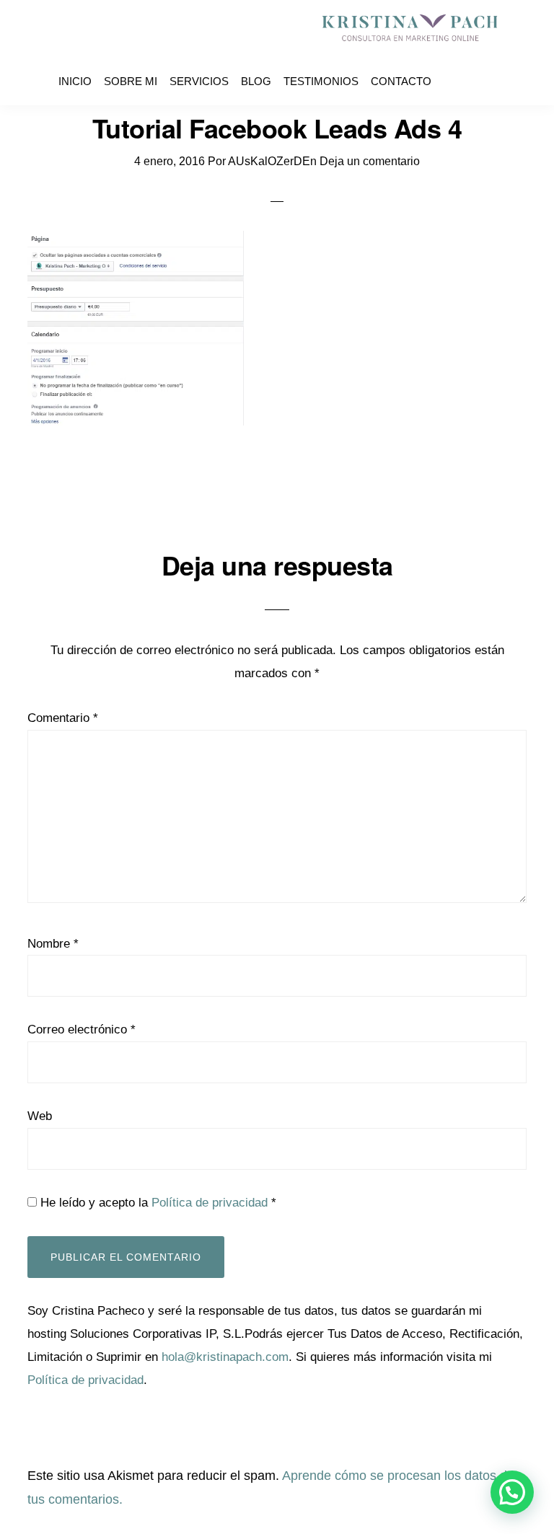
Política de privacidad (209, 1232)
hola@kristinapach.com (225, 1386)
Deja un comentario (370, 191)
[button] (512, 1492)
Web (39, 1145)
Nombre (53, 972)
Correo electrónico (81, 1059)
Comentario (62, 747)
